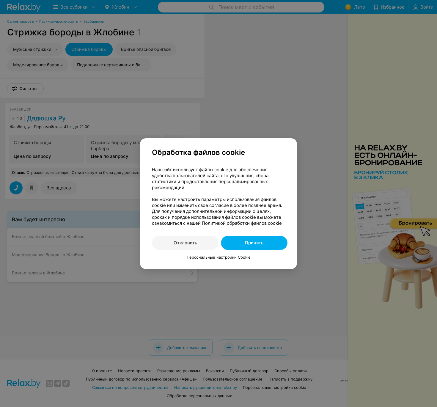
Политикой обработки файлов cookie (242, 223)
